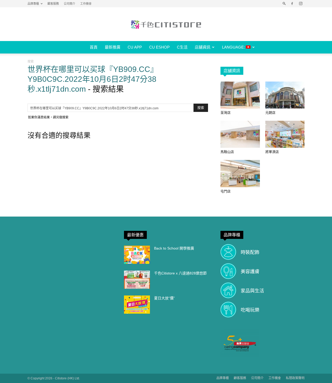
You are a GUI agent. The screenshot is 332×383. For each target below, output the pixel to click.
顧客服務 (53, 3)
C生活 (182, 47)
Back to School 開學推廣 (174, 248)
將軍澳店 (272, 152)
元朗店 (270, 113)
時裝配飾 (250, 252)
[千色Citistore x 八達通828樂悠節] (137, 280)
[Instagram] (301, 3)
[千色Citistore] (166, 24)
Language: (234, 47)
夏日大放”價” (164, 298)
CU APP (135, 47)
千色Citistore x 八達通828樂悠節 (180, 273)
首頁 (94, 47)
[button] (284, 3)
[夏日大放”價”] (137, 304)
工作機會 (86, 3)
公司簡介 (69, 3)
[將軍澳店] (285, 134)
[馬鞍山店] (240, 134)
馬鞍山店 (227, 152)
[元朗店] (285, 95)
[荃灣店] (240, 95)
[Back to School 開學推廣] (137, 255)
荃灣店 (225, 113)
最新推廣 (112, 47)
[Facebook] (292, 3)
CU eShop (159, 47)
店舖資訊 (202, 47)
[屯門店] (240, 173)
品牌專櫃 (33, 3)
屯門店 (225, 191)
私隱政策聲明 (295, 378)
